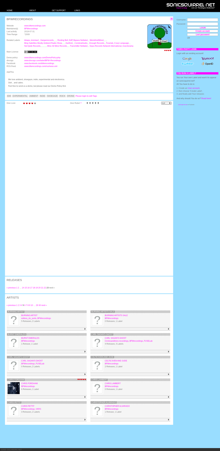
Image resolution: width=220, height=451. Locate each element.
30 (40, 305)
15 (26, 288)
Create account (203, 31)
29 (37, 305)
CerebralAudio (81, 43)
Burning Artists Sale (102, 312)
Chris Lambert (99, 380)
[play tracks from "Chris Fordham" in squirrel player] (85, 397)
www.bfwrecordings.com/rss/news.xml (40, 66)
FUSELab (148, 341)
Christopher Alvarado (103, 402)
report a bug (181, 8)
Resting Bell (62, 40)
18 (34, 288)
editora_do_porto (28, 318)
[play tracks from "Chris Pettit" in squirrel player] (85, 419)
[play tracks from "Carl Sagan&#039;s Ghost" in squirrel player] (85, 374)
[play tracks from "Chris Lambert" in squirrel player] (168, 397)
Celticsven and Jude (102, 357)
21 (42, 288)
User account (193, 88)
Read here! (206, 98)
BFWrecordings (31, 29)
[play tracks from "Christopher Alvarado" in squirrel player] (168, 419)
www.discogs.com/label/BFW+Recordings (42, 60)
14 (23, 288)
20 (39, 288)
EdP (70, 40)
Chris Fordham (16, 380)
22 (45, 288)
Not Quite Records (32, 46)
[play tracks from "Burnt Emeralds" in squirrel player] (85, 351)
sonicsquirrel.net (182, 104)
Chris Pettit (14, 402)
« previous (11, 288)
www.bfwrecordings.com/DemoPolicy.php (42, 57)
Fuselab (109, 43)
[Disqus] (87, 148)
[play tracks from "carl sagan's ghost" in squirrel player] (168, 351)
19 (37, 288)
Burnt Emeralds (17, 334)
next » (44, 305)
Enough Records (96, 43)
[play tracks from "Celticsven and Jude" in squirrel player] (168, 374)
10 (32, 305)
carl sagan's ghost (102, 334)
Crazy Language (121, 43)
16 (28, 288)
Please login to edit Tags (86, 96)
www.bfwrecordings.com (35, 26)
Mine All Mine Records (57, 46)
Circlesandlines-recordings (117, 341)
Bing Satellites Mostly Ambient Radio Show (43, 43)
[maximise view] (171, 19)
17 (31, 288)
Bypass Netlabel (80, 40)
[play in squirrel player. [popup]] (166, 103)
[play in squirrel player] (14, 320)
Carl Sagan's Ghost (18, 357)
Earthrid (69, 43)
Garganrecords (47, 40)
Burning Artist (16, 312)
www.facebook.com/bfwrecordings (39, 63)
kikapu (27, 40)
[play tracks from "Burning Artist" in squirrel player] (85, 329)
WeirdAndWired (97, 40)
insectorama (128, 46)
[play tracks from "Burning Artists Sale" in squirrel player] (168, 329)
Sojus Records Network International (106, 46)
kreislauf (34, 40)
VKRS (38, 409)
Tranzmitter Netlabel (79, 46)
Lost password (202, 34)
